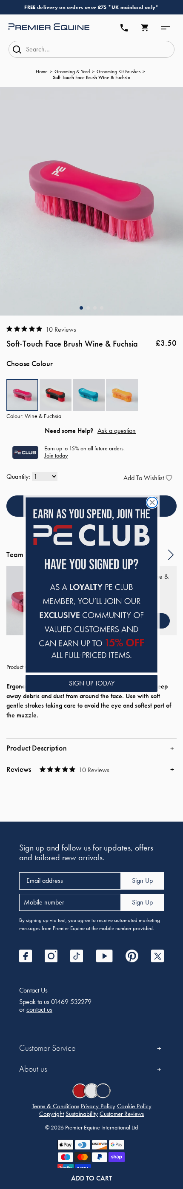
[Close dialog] (152, 502)
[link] (91, 585)
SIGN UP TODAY (91, 683)
